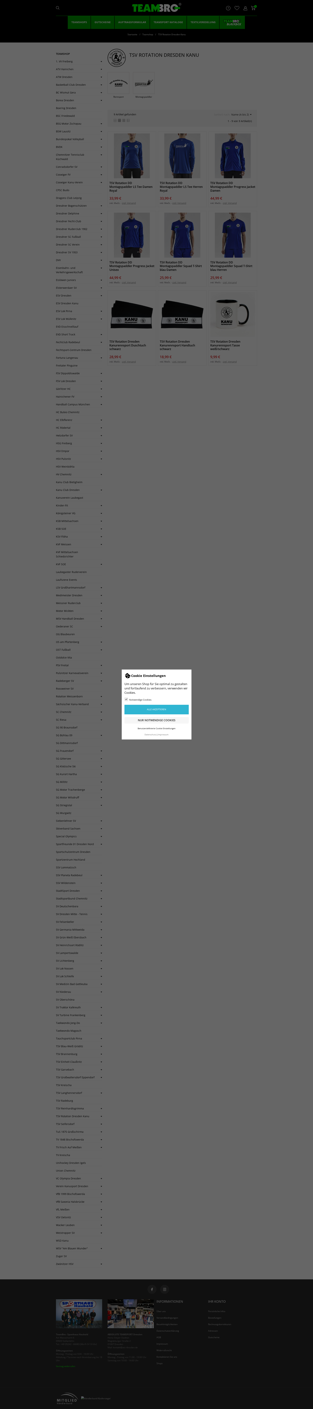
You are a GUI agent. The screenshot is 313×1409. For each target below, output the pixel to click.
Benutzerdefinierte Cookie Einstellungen (157, 728)
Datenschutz (150, 734)
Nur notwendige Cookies (156, 720)
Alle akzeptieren (156, 709)
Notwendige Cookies (140, 699)
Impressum (163, 734)
